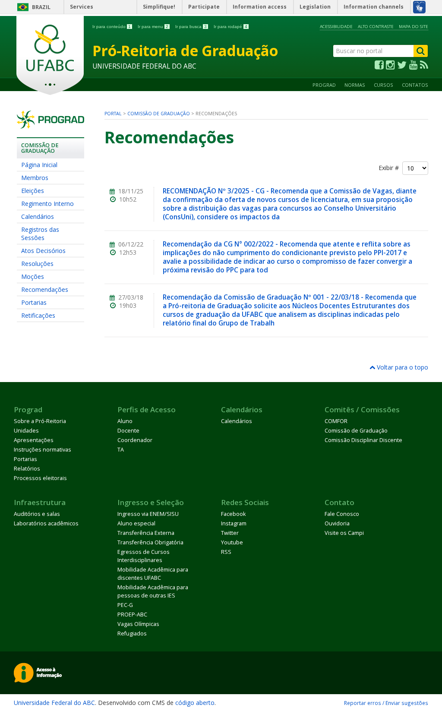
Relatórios (27, 468)
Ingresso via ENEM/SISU (148, 514)
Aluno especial (136, 523)
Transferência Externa (145, 533)
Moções (32, 276)
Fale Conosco (342, 514)
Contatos (415, 85)
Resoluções (37, 263)
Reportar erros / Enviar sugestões (386, 702)
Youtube (232, 542)
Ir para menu (153, 26)
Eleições (32, 190)
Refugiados (132, 633)
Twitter (230, 533)
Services (81, 6)
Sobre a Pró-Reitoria (40, 421)
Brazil (41, 7)
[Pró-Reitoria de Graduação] (50, 124)
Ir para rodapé (230, 26)
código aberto (195, 702)
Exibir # (390, 168)
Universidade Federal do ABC (54, 702)
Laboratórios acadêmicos (46, 523)
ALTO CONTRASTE (376, 26)
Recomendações (44, 289)
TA (120, 449)
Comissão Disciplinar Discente (363, 440)
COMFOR (336, 421)
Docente (128, 430)
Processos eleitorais (40, 478)
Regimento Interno (47, 203)
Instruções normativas (42, 449)
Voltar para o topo (401, 367)
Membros (34, 178)
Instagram (233, 523)
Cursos (383, 85)
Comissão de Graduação (158, 114)
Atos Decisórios (43, 250)
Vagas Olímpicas (138, 624)
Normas (354, 85)
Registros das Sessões (40, 233)
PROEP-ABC (132, 614)
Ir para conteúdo (111, 26)
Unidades (26, 430)
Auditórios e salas (37, 514)
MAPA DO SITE (413, 26)
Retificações (38, 315)
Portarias (34, 302)
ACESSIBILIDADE (336, 26)
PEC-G (125, 605)
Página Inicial (39, 165)
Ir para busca (191, 26)
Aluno (125, 421)
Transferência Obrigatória (150, 542)
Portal (113, 114)
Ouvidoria (337, 523)
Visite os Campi (344, 533)
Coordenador (134, 440)
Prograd (324, 85)
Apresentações (34, 440)
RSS (226, 552)
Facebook (233, 514)
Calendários (37, 216)
